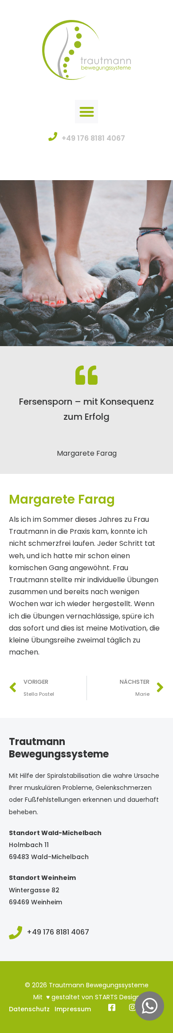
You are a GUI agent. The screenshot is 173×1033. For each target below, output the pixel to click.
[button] (86, 111)
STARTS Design (117, 997)
